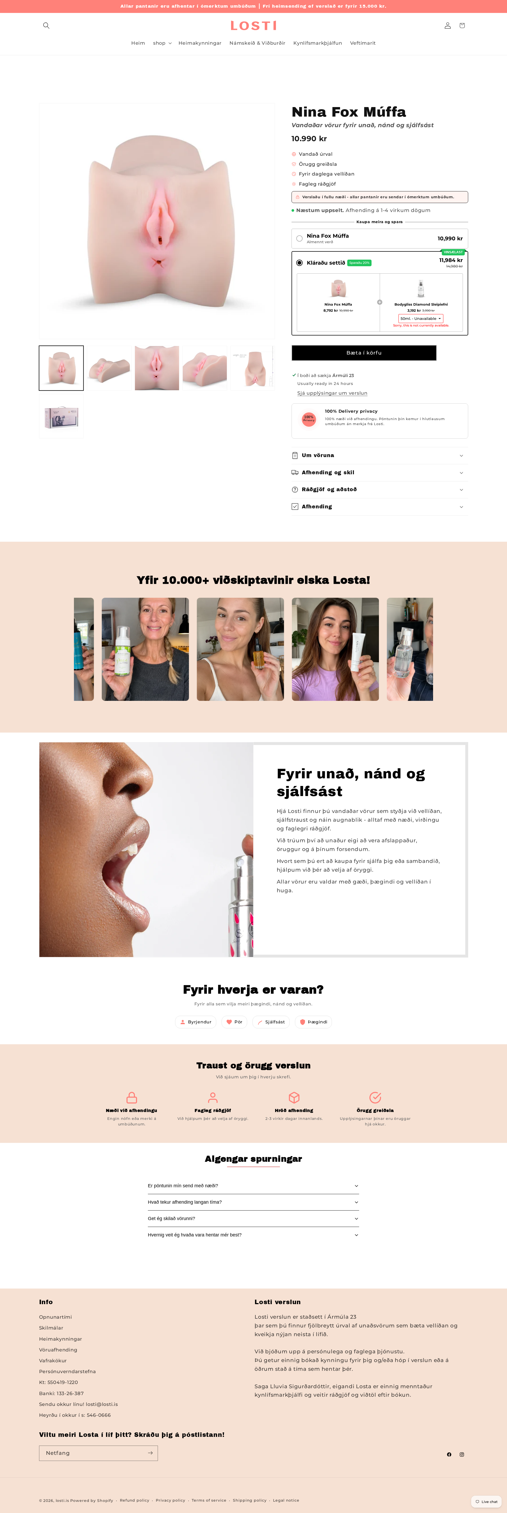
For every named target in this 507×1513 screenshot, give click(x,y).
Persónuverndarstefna (67, 1371)
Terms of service (209, 1500)
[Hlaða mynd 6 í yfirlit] (61, 416)
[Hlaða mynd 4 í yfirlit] (204, 368)
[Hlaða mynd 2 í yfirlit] (109, 368)
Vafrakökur (53, 1360)
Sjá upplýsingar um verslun (332, 393)
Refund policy (134, 1500)
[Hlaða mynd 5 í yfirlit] (253, 368)
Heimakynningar (60, 1339)
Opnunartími (55, 1317)
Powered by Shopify (91, 1500)
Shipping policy (249, 1500)
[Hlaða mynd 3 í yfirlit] (157, 368)
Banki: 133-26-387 (61, 1393)
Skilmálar (51, 1328)
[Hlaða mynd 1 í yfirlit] (61, 368)
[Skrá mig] (150, 1453)
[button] (46, 25)
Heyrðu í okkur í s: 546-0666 (75, 1415)
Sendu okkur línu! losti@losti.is (78, 1404)
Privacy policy (170, 1500)
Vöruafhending (58, 1350)
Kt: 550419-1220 (58, 1382)
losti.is (62, 1500)
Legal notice (286, 1500)
